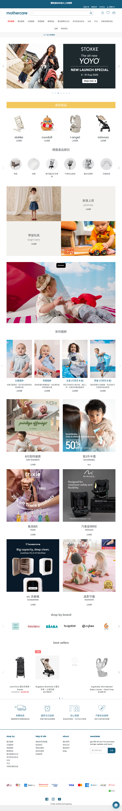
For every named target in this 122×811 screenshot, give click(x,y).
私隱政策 (39, 754)
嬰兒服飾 (10, 741)
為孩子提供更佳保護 (101, 719)
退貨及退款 (40, 751)
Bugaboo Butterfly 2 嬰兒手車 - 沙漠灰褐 (47, 688)
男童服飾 (10, 748)
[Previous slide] (3, 66)
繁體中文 (112, 7)
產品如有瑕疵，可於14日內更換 (74, 719)
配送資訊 (39, 745)
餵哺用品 (10, 751)
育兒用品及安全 (12, 757)
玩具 (8, 760)
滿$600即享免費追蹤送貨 (20, 719)
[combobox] (61, 13)
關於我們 (66, 741)
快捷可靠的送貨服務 (47, 719)
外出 (8, 763)
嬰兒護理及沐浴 (12, 754)
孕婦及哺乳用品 (12, 766)
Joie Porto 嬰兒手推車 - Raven (20, 688)
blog (64, 751)
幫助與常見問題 (41, 741)
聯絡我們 (66, 748)
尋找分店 (66, 745)
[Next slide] (118, 66)
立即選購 (19, 140)
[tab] (52, 93)
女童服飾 (10, 745)
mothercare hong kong (63, 804)
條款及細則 (40, 748)
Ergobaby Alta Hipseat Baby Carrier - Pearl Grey (102, 688)
